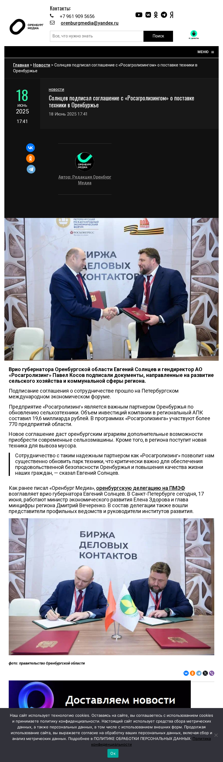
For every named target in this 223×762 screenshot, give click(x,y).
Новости (41, 65)
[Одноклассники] (30, 158)
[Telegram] (31, 169)
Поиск (158, 36)
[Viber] (211, 673)
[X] (205, 673)
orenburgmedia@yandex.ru (89, 23)
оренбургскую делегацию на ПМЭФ (140, 488)
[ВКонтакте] (30, 147)
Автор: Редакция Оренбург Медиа (84, 180)
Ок (113, 753)
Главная (21, 65)
